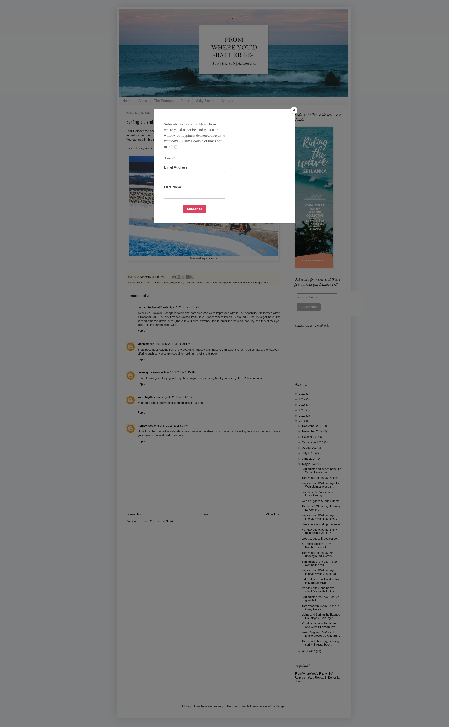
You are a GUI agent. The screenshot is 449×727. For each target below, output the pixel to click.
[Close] (293, 110)
